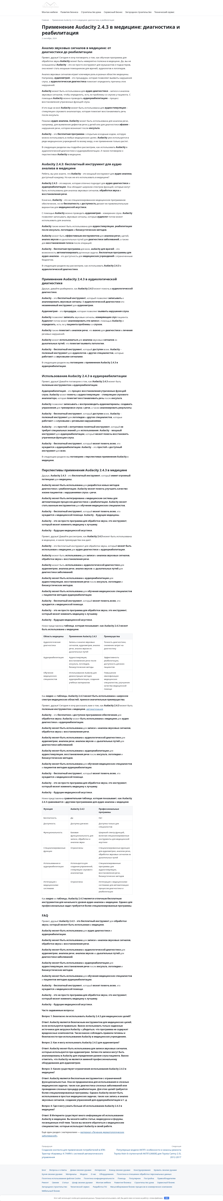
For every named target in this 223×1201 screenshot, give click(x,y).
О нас (93, 1174)
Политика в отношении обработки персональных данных (144, 1174)
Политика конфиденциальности (99, 1178)
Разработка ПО (100, 1186)
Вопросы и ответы (58, 1170)
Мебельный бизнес (51, 1191)
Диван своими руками (80, 1170)
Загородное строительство (138, 12)
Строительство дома (91, 12)
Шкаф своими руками (82, 1182)
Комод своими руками (119, 1170)
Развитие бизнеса (69, 12)
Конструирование (142, 1170)
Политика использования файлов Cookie (61, 1178)
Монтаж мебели (50, 12)
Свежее (55, 1182)
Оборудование (106, 1174)
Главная (45, 20)
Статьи (65, 1182)
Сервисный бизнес (113, 12)
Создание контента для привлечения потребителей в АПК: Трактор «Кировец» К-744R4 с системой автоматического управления (74, 1151)
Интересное (100, 1170)
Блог (44, 1170)
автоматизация (94, 709)
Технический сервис (164, 12)
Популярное (135, 1178)
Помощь (122, 1178)
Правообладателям (166, 1178)
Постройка (149, 1178)
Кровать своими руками (165, 1170)
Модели (83, 1174)
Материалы (71, 1174)
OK (166, 1198)
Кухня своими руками (52, 1174)
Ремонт (45, 1182)
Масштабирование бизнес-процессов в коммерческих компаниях (141, 1186)
